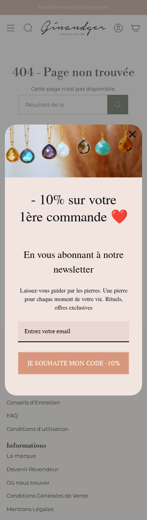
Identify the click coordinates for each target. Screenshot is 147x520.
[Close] (132, 134)
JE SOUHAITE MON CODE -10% (73, 362)
